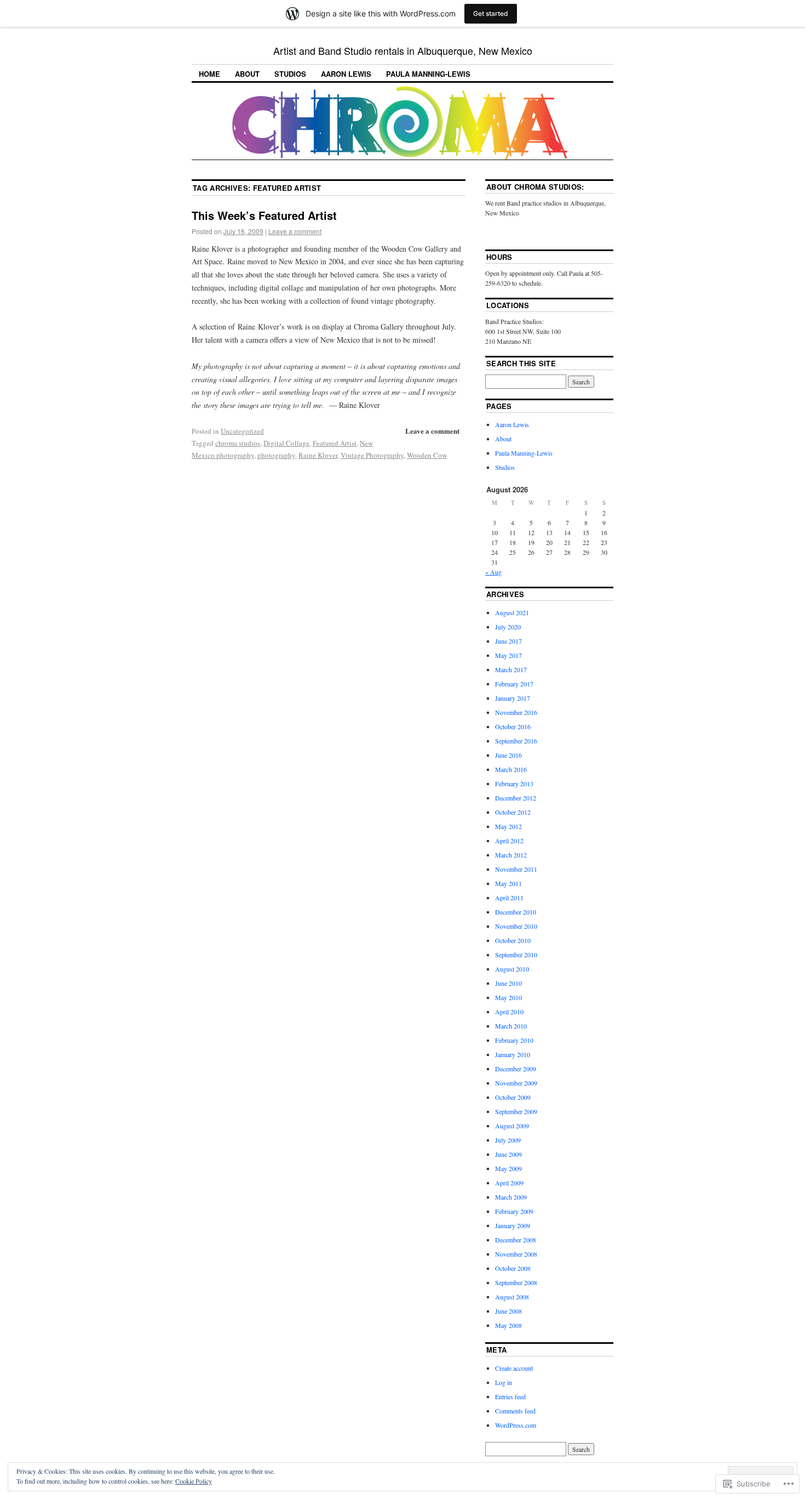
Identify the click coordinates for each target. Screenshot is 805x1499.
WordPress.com (515, 1425)
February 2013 (514, 783)
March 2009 (511, 1197)
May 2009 (508, 1168)
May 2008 (508, 1325)
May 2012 (508, 826)
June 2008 (508, 1311)
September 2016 (516, 740)
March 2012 (511, 854)
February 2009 (514, 1211)
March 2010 (511, 1025)
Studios (290, 74)
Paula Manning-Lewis (428, 74)
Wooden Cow (427, 455)
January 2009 (512, 1225)
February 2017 (514, 683)
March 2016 (511, 769)
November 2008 (516, 1254)
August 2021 (512, 612)
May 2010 (508, 997)
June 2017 (508, 641)
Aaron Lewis (346, 74)
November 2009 (516, 1082)
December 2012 (515, 797)
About (247, 74)
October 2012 (513, 812)
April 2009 (509, 1182)
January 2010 (512, 1054)
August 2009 (512, 1125)
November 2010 (516, 926)
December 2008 (515, 1239)
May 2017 (508, 655)
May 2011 (508, 883)
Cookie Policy (193, 1481)
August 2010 (512, 968)
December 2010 (515, 911)
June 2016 (508, 755)
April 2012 (509, 840)
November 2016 (516, 712)
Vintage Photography (372, 455)
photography (276, 455)
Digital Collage (286, 443)
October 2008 (513, 1268)
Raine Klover (317, 455)
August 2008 (512, 1296)
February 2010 (514, 1040)
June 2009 (508, 1154)
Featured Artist (335, 443)
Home (209, 74)
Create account (514, 1368)
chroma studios (237, 443)
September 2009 (516, 1111)
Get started (490, 13)
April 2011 (509, 897)
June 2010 (508, 983)
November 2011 (516, 869)
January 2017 (512, 698)
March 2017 (511, 669)
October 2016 (513, 726)
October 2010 (513, 940)
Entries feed (510, 1396)
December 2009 (515, 1068)
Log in (503, 1382)
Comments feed (515, 1410)
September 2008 (516, 1282)
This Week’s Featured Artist (264, 215)
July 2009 (508, 1139)
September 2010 (516, 954)
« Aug (493, 571)
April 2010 (509, 1011)
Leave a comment (294, 231)
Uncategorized (242, 431)
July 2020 (508, 626)
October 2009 (513, 1097)
